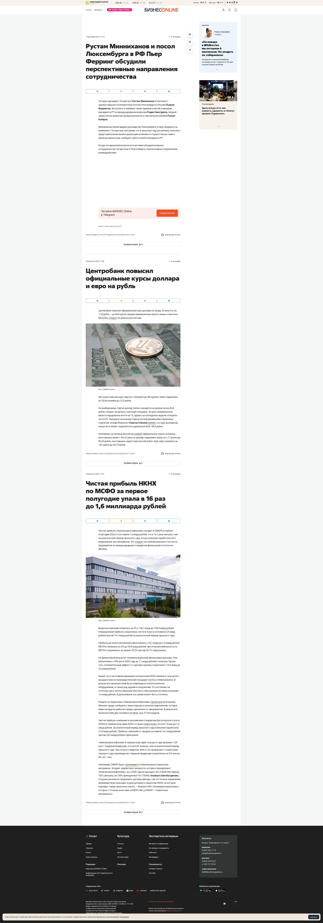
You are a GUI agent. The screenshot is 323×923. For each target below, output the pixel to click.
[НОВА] (119, 11)
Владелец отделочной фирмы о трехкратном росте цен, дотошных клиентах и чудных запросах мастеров (218, 58)
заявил (151, 422)
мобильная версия (158, 891)
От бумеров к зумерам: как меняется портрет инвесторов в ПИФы (216, 111)
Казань (89, 10)
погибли (133, 713)
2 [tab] (216, 126)
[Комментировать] (190, 35)
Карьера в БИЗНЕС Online (96, 869)
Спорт (92, 836)
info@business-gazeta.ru (212, 853)
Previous (203, 69)
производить (132, 764)
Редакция (90, 864)
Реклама (121, 864)
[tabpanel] (218, 45)
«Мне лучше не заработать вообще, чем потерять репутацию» (217, 46)
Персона (89, 848)
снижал (138, 434)
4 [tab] (219, 126)
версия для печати (172, 235)
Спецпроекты (155, 864)
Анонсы (120, 844)
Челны (196, 3)
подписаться (167, 213)
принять (313, 917)
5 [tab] (220, 126)
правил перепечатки (173, 911)
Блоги (88, 853)
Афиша (89, 844)
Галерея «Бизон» (156, 869)
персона (205, 25)
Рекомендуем (208, 104)
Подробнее (124, 917)
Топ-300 (152, 873)
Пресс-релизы (91, 857)
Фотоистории (122, 857)
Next (234, 69)
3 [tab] (219, 69)
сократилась (150, 724)
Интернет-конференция (158, 844)
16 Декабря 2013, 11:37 (95, 37)
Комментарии (133, 244)
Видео (119, 848)
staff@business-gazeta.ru (212, 872)
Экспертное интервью (163, 836)
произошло (157, 702)
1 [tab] (216, 69)
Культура (123, 836)
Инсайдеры (153, 857)
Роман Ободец (220, 32)
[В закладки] (190, 42)
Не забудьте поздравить (159, 848)
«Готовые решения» (222, 34)
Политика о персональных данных (161, 902)
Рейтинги (153, 853)
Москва (212, 3)
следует (113, 318)
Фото (119, 853)
